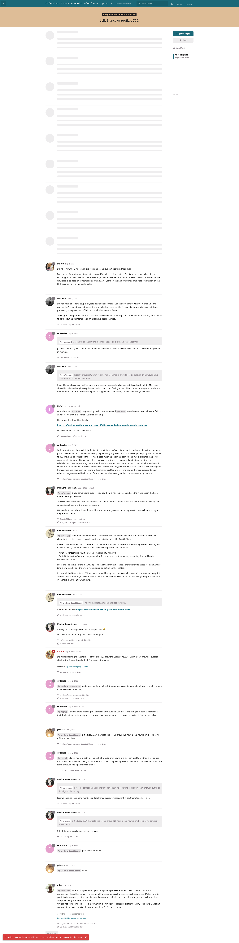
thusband (67, 342)
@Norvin (76, 411)
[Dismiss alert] (85, 937)
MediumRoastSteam (72, 603)
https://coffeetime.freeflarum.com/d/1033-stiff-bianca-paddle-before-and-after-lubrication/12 (102, 425)
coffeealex (67, 375)
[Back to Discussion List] (3, 3)
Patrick (64, 712)
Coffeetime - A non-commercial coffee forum (72, 3)
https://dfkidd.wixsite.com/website (71, 918)
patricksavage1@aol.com (77, 666)
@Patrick (121, 411)
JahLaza (66, 821)
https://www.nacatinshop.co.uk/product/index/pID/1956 (103, 609)
